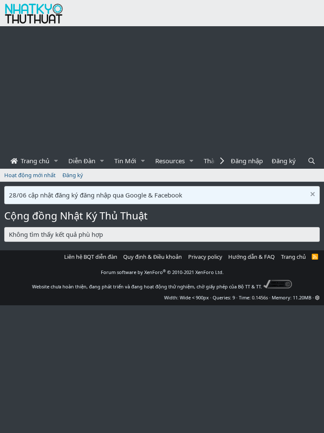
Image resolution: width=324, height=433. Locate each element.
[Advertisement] (162, 89)
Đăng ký (72, 175)
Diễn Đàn (81, 160)
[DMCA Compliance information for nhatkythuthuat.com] (277, 286)
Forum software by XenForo (162, 272)
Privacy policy (205, 256)
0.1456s (260, 297)
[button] (56, 161)
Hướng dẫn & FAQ (251, 256)
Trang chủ (34, 160)
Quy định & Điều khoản (152, 256)
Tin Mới (125, 160)
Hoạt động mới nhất (30, 175)
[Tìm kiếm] (311, 161)
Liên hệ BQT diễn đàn (90, 256)
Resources (170, 160)
